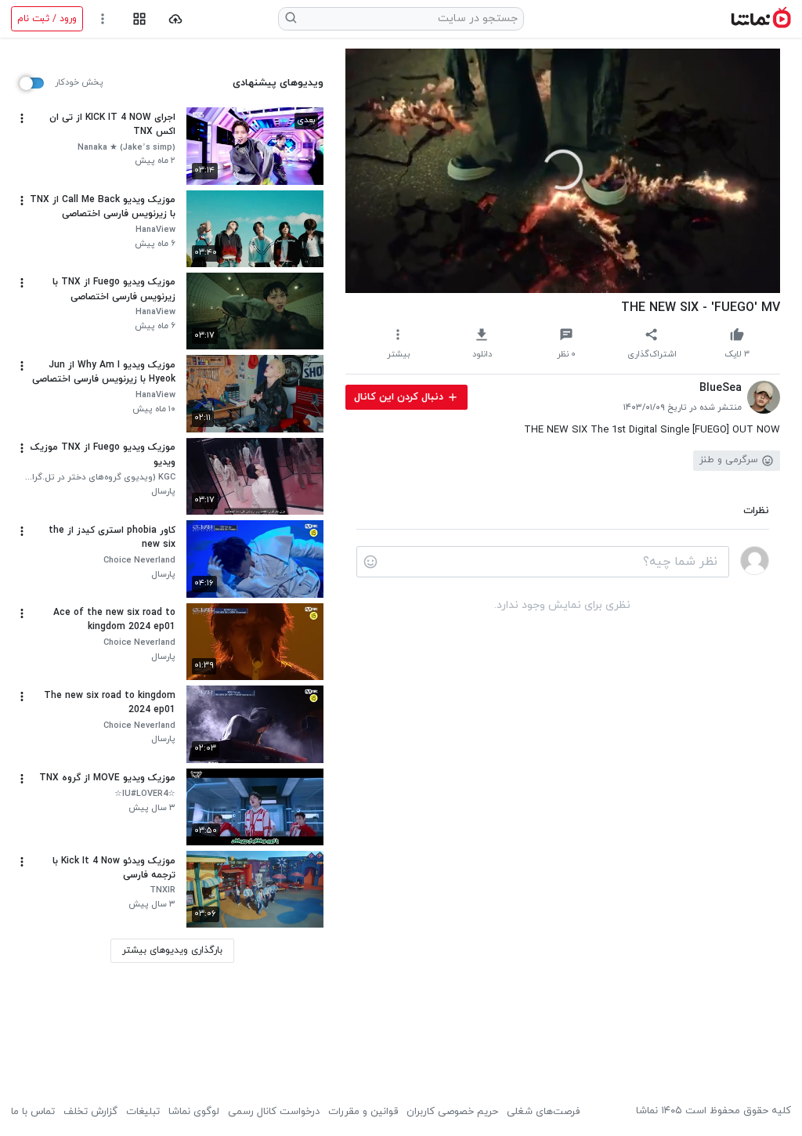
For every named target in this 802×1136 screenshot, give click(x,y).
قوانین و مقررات (363, 1112)
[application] (562, 171)
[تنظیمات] (103, 19)
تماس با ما (33, 1112)
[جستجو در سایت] (291, 19)
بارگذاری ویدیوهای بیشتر (172, 950)
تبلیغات (143, 1112)
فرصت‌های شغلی (543, 1112)
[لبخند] (370, 561)
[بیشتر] (22, 118)
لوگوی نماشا (193, 1112)
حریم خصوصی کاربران (452, 1112)
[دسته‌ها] (139, 19)
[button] (563, 169)
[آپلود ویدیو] (176, 19)
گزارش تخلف (90, 1112)
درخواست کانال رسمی (274, 1112)
